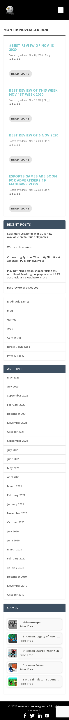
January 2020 (15, 567)
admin (23, 55)
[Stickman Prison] (12, 671)
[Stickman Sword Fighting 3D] (12, 656)
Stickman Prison (33, 665)
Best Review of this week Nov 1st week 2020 (33, 92)
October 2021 (15, 431)
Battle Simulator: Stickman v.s (42, 679)
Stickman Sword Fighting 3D (41, 651)
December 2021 (17, 413)
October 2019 (15, 594)
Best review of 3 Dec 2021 (23, 287)
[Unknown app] (12, 628)
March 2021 (14, 486)
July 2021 (13, 450)
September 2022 (17, 395)
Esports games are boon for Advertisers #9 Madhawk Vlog (33, 180)
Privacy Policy (15, 356)
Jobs (10, 328)
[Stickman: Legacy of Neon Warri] (12, 642)
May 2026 (13, 377)
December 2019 (17, 576)
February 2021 (16, 495)
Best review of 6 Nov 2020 (33, 135)
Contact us (14, 337)
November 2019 (17, 585)
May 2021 (13, 468)
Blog (47, 55)
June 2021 (13, 459)
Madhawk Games (18, 301)
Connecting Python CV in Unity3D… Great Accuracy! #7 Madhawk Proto (33, 258)
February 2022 (16, 404)
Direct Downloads (18, 347)
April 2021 (13, 477)
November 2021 (17, 422)
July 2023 (13, 386)
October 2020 (15, 522)
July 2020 (13, 531)
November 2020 (17, 513)
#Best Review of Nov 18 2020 (31, 47)
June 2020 (13, 540)
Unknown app (31, 622)
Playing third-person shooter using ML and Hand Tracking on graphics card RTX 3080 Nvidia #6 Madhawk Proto (33, 274)
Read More (20, 73)
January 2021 (15, 504)
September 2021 (17, 440)
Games (11, 319)
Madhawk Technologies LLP (33, 706)
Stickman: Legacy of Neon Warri (43, 636)
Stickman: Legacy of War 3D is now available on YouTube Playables (29, 235)
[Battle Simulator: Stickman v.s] (12, 685)
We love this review (19, 247)
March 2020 (14, 549)
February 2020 (16, 558)
